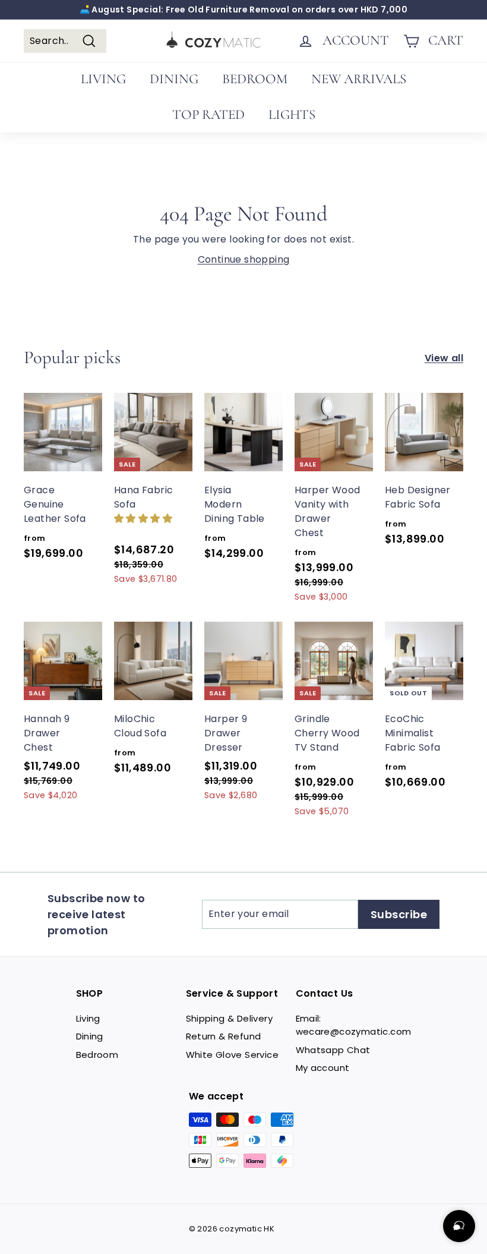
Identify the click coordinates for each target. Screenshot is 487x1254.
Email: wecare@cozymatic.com (354, 1025)
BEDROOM (254, 79)
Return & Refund (223, 1036)
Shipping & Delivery (229, 1018)
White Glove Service (232, 1054)
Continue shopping (244, 259)
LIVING (103, 79)
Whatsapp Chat (333, 1050)
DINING (174, 79)
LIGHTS (291, 114)
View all (444, 358)
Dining (89, 1036)
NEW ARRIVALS (358, 79)
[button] (143, 518)
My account (323, 1067)
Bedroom (97, 1054)
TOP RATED (208, 114)
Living (88, 1018)
